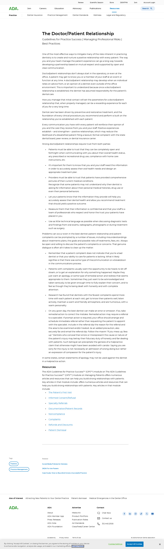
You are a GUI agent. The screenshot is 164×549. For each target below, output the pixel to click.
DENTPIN (124, 2)
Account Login (149, 2)
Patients (14, 464)
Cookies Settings (115, 544)
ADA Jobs (51, 523)
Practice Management (58, 15)
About (50, 513)
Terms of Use (76, 537)
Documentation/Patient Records (65, 409)
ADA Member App (55, 516)
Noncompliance (57, 414)
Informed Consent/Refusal (62, 398)
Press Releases (54, 520)
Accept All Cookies (134, 544)
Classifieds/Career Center (82, 527)
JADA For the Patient (50, 468)
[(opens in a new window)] (124, 516)
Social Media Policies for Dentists (54, 464)
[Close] (160, 544)
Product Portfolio (80, 516)
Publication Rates (80, 520)
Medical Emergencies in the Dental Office (108, 498)
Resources (115, 8)
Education (59, 8)
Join (135, 2)
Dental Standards (80, 15)
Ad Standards (78, 523)
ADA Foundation (55, 527)
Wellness (97, 15)
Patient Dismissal (57, 430)
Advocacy (77, 8)
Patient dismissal (79, 498)
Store (112, 2)
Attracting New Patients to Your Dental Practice (47, 498)
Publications (96, 8)
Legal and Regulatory (116, 15)
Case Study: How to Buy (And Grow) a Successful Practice (64, 473)
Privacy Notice (64, 537)
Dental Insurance (34, 15)
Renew (81, 2)
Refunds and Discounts (61, 425)
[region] (82, 544)
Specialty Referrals (58, 403)
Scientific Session (96, 2)
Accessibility (51, 537)
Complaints (54, 419)
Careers (42, 8)
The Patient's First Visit (60, 393)
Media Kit (76, 513)
